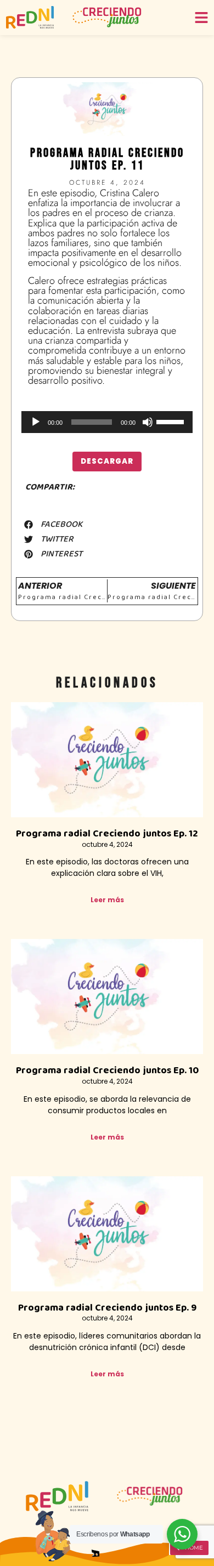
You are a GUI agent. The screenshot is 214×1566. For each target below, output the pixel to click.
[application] (107, 422)
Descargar (107, 461)
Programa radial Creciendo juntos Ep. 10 (107, 1070)
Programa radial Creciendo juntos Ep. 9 (107, 1308)
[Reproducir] (35, 422)
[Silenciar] (147, 422)
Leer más (107, 899)
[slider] (171, 421)
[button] (53, 524)
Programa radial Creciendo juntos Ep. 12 (107, 833)
